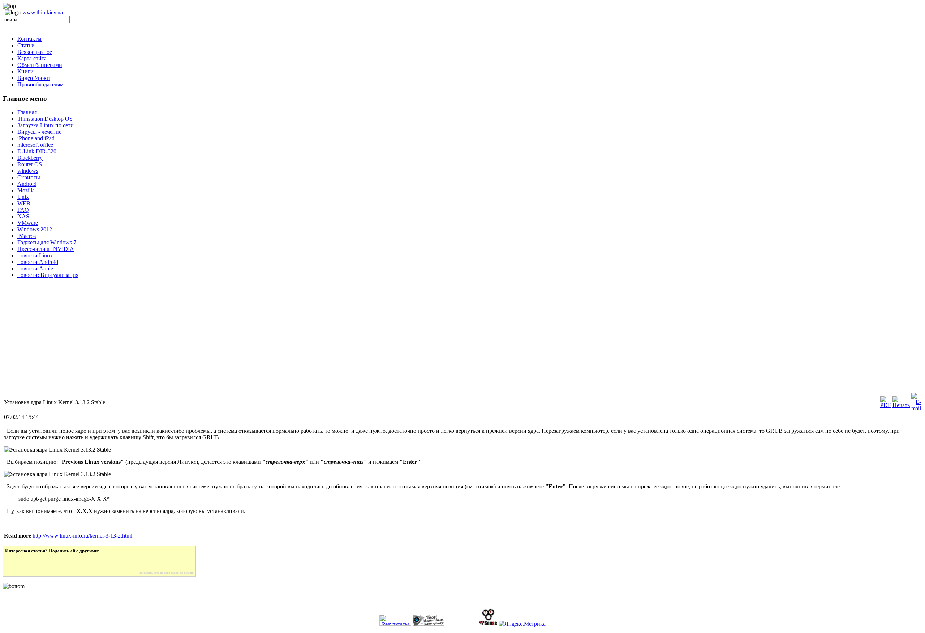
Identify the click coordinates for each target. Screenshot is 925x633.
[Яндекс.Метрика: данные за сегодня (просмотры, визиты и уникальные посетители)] (522, 624)
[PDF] (885, 405)
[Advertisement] (219, 341)
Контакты (29, 39)
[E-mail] (916, 408)
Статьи (26, 45)
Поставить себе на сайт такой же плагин (166, 572)
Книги (25, 71)
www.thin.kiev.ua (42, 12)
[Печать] (901, 405)
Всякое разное (34, 52)
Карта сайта (32, 58)
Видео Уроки (33, 78)
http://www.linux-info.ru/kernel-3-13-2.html (82, 536)
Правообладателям (40, 84)
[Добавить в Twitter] (15, 562)
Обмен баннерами (39, 65)
